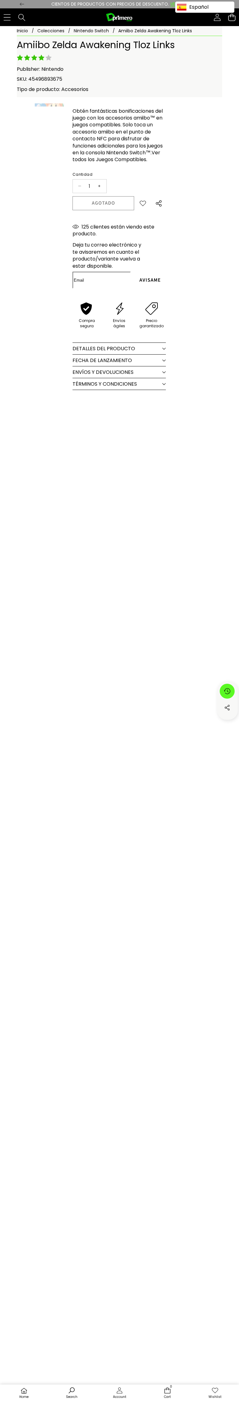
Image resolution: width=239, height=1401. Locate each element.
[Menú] (7, 17)
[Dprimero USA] (119, 17)
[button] (232, 17)
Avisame (150, 280)
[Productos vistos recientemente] (227, 691)
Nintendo (52, 69)
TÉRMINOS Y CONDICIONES (105, 384)
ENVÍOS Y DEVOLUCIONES (103, 372)
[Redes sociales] (227, 707)
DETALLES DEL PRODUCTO (104, 348)
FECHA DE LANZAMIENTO (102, 360)
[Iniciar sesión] (217, 17)
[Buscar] (22, 17)
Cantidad (82, 174)
